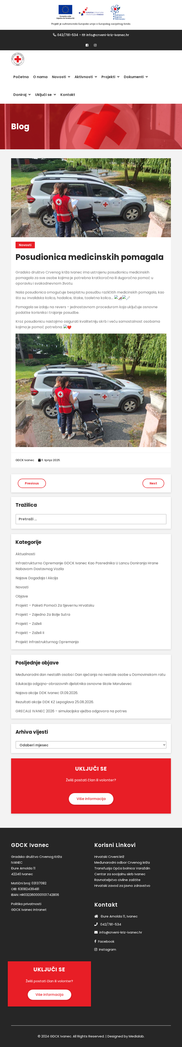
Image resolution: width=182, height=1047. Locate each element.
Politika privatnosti (26, 903)
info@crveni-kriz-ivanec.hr (107, 35)
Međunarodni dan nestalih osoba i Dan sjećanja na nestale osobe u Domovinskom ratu (90, 674)
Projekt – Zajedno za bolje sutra (43, 614)
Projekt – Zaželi (29, 623)
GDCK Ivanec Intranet (29, 909)
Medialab (136, 1036)
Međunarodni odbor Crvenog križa (122, 862)
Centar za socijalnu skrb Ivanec (119, 874)
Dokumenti (134, 76)
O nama (40, 76)
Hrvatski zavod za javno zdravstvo (122, 885)
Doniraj (20, 94)
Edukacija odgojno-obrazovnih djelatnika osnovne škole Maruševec (74, 683)
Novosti (59, 76)
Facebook (106, 941)
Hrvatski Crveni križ (109, 856)
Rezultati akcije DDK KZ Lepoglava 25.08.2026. (55, 702)
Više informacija (91, 798)
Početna (21, 76)
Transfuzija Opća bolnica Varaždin (122, 868)
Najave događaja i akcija (37, 578)
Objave (22, 596)
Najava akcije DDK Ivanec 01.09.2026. (47, 692)
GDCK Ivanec (25, 460)
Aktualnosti (25, 554)
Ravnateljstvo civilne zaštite (117, 879)
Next (153, 483)
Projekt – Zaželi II (30, 632)
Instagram (107, 949)
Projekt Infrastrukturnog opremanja (47, 641)
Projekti (108, 76)
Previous (32, 483)
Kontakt (67, 94)
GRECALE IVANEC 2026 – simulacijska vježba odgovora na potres (71, 711)
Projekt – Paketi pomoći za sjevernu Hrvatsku (55, 605)
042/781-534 (67, 35)
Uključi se (44, 94)
